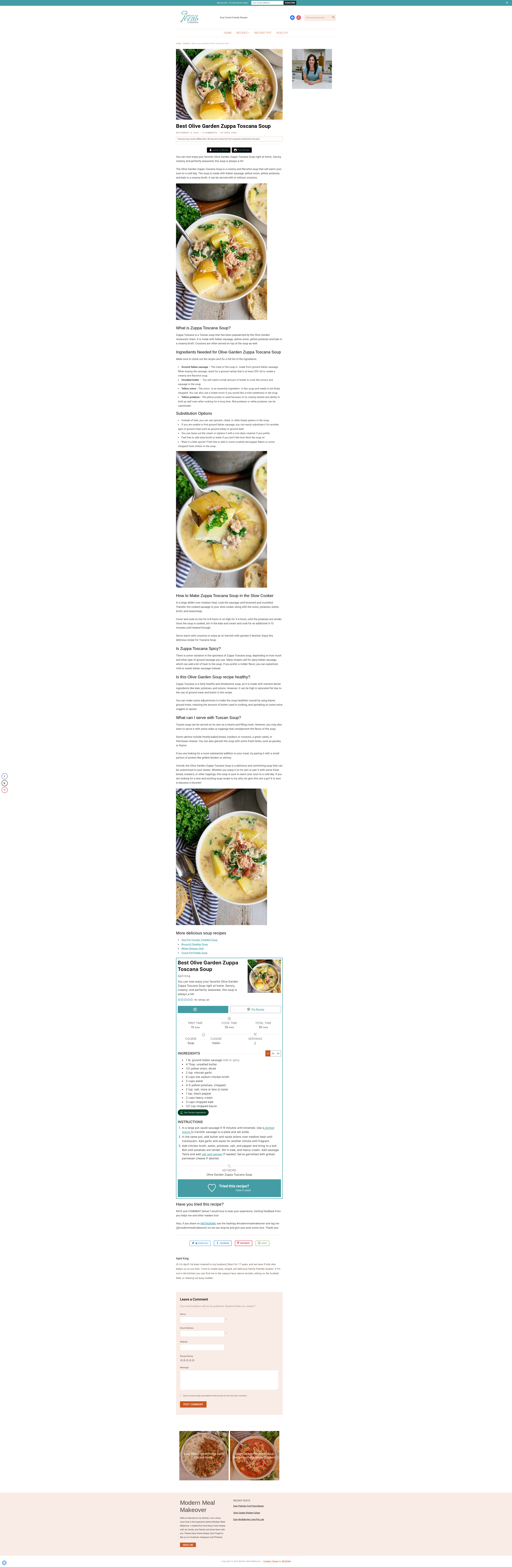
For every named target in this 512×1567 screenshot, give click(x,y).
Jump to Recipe (220, 150)
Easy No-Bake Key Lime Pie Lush (248, 1519)
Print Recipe (243, 150)
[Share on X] (5, 783)
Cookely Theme (270, 1561)
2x (273, 1053)
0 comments (210, 133)
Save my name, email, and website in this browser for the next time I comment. (215, 1396)
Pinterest (245, 1243)
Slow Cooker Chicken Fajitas (246, 1513)
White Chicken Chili (192, 948)
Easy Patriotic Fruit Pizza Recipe (248, 1506)
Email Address (186, 1328)
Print (264, 1243)
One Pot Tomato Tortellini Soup (199, 939)
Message (184, 1367)
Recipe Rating (186, 1356)
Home (228, 32)
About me (188, 1545)
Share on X (202, 1243)
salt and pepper (212, 1154)
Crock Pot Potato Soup (194, 952)
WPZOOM (286, 1561)
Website (183, 1341)
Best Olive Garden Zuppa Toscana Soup (223, 126)
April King (230, 133)
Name (183, 1314)
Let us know (227, 1190)
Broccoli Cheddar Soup (194, 944)
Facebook (224, 1243)
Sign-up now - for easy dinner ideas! (232, 3)
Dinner (186, 44)
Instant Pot (263, 32)
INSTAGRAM (207, 1223)
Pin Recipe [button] (257, 1009)
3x (278, 1053)
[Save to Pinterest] (5, 790)
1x (268, 1053)
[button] (179, 999)
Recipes (241, 32)
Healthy (282, 32)
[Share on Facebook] (5, 776)
